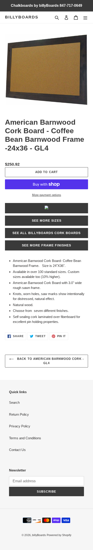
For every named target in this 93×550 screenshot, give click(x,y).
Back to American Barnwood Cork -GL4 (50, 361)
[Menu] (85, 17)
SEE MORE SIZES (46, 220)
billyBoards (21, 17)
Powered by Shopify (59, 535)
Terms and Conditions (25, 438)
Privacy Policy (19, 426)
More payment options (46, 195)
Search (14, 402)
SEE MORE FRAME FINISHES (46, 245)
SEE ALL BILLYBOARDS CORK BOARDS (46, 233)
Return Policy (19, 414)
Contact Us (17, 450)
